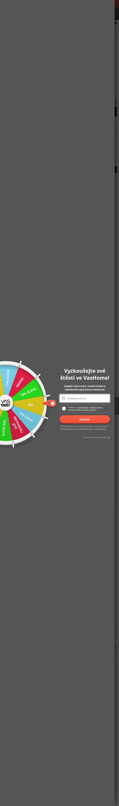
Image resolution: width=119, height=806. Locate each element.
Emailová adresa (77, 398)
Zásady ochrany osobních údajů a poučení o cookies (85, 408)
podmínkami (83, 407)
